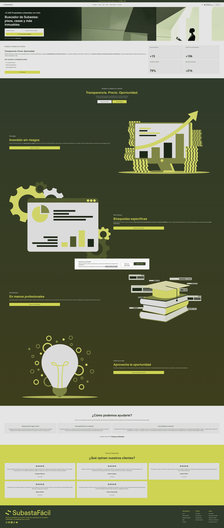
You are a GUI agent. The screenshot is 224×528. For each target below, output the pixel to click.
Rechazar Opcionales (127, 264)
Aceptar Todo (139, 264)
